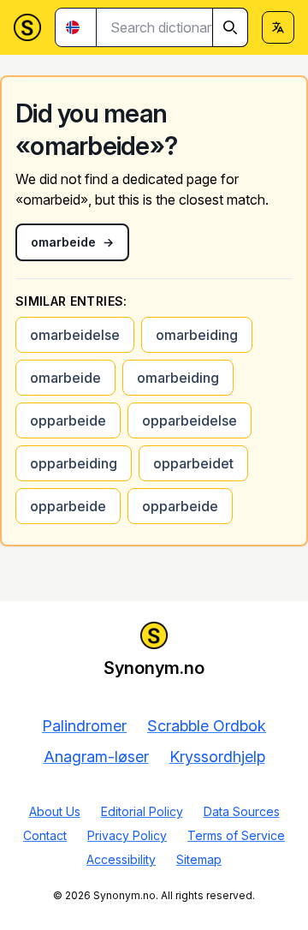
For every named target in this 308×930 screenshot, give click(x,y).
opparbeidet (193, 463)
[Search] (230, 27)
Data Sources (242, 811)
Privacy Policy (127, 835)
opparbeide (68, 420)
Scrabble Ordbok (206, 726)
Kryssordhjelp (217, 757)
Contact (45, 835)
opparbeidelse (189, 420)
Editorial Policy (142, 811)
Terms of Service (236, 835)
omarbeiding (197, 334)
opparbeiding (73, 463)
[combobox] (172, 27)
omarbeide (65, 377)
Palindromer (84, 726)
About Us (54, 811)
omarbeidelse (75, 334)
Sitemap (199, 859)
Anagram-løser (96, 757)
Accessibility (121, 859)
